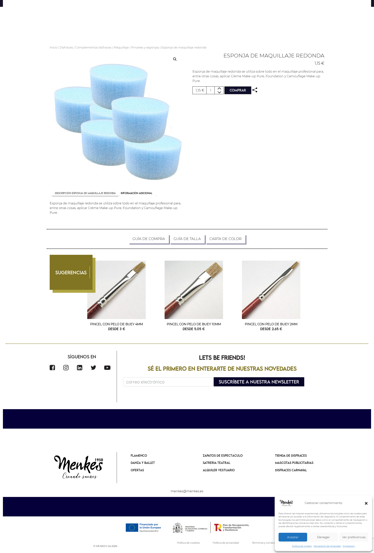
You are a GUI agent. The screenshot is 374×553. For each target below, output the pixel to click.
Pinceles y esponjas (145, 47)
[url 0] (286, 503)
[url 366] (194, 290)
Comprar (238, 90)
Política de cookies (302, 546)
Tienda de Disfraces (291, 455)
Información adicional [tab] (136, 193)
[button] (366, 503)
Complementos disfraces (93, 47)
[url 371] (66, 367)
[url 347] (116, 118)
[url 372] (79, 367)
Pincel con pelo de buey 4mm (116, 324)
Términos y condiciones (266, 542)
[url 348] (254, 90)
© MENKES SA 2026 (105, 546)
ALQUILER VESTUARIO (219, 470)
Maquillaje (121, 47)
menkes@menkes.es (187, 491)
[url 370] (52, 367)
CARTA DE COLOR (225, 239)
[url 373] (93, 367)
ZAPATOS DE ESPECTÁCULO (223, 455)
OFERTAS (137, 470)
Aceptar (293, 537)
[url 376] (79, 467)
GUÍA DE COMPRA (148, 239)
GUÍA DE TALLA (187, 239)
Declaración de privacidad (327, 546)
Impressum (349, 546)
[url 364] (116, 290)
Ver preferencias (354, 537)
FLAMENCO (139, 455)
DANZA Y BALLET (143, 463)
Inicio (53, 47)
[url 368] (271, 290)
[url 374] (107, 367)
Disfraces (66, 47)
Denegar (323, 537)
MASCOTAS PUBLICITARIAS (294, 463)
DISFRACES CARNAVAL (291, 470)
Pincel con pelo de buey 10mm (194, 324)
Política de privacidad (226, 542)
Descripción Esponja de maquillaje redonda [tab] (85, 193)
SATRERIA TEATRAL (216, 463)
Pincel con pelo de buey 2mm (271, 324)
